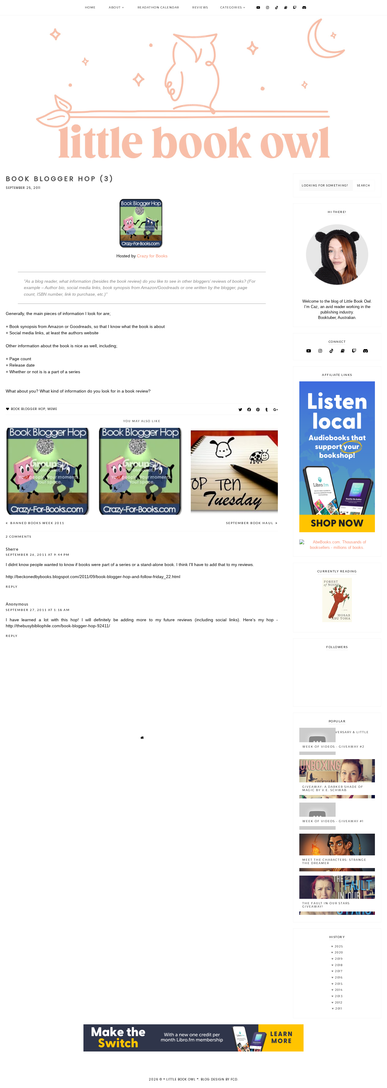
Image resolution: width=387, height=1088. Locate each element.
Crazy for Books (152, 255)
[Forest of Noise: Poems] (337, 621)
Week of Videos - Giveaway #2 (333, 746)
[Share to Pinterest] (258, 409)
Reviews (200, 7)
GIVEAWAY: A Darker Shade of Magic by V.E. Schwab (332, 788)
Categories (231, 7)
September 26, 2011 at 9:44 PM (38, 554)
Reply (12, 586)
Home (90, 7)
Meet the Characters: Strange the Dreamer (334, 861)
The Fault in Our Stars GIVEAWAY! (326, 905)
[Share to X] (240, 409)
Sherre (12, 549)
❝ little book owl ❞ (181, 1079)
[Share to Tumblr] (267, 409)
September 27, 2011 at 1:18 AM (38, 610)
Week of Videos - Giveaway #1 (333, 821)
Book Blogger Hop (28, 409)
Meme (52, 409)
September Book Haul (250, 523)
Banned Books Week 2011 (36, 523)
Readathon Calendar (158, 7)
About (115, 7)
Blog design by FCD (219, 1079)
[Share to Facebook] (249, 409)
